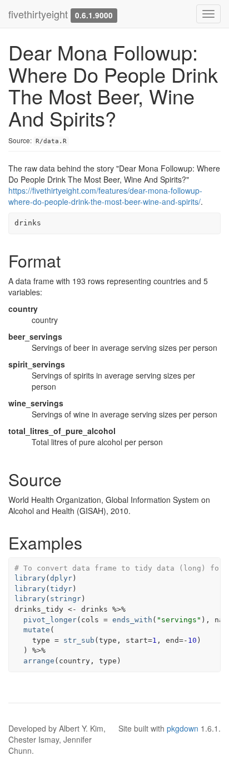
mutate (36, 630)
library (30, 578)
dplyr (61, 578)
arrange (38, 661)
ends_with (132, 620)
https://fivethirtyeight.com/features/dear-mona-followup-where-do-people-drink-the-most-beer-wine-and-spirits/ (105, 196)
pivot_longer (50, 620)
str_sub (78, 640)
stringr (65, 598)
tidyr (61, 588)
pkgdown (182, 728)
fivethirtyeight (38, 14)
